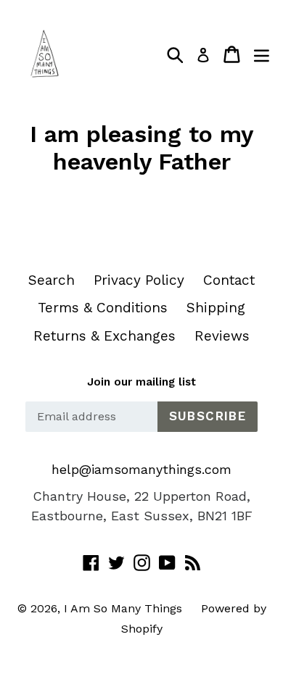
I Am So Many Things (123, 608)
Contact (229, 280)
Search (51, 280)
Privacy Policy (139, 280)
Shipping (215, 307)
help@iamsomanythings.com (141, 469)
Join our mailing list (141, 381)
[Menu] (261, 54)
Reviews (222, 336)
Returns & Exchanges (104, 336)
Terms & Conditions (103, 307)
